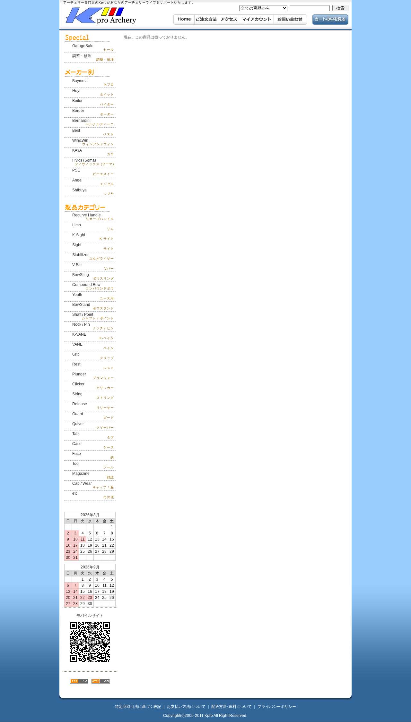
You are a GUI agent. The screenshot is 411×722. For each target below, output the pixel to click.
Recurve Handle (93, 217)
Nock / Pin (93, 326)
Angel (93, 182)
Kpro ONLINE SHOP (110, 15)
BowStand (93, 306)
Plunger (93, 376)
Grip (93, 356)
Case (93, 445)
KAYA (93, 152)
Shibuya (93, 192)
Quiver (93, 425)
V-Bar (93, 266)
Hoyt (93, 92)
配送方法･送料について (231, 706)
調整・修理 (93, 57)
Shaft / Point (93, 316)
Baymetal (93, 82)
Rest (93, 366)
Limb (93, 227)
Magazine (93, 475)
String (93, 395)
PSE (93, 172)
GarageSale (93, 47)
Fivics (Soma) (93, 162)
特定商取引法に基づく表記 (138, 706)
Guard (93, 415)
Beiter (93, 102)
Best (93, 132)
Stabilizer (93, 256)
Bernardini (93, 122)
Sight (93, 246)
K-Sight (93, 236)
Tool (93, 465)
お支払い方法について (186, 706)
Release (93, 405)
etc (93, 495)
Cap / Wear (93, 485)
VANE (93, 346)
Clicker (93, 386)
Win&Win (93, 142)
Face (93, 455)
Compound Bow (93, 286)
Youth (93, 296)
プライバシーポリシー (277, 706)
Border (93, 112)
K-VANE (93, 336)
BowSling (93, 276)
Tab (93, 435)
